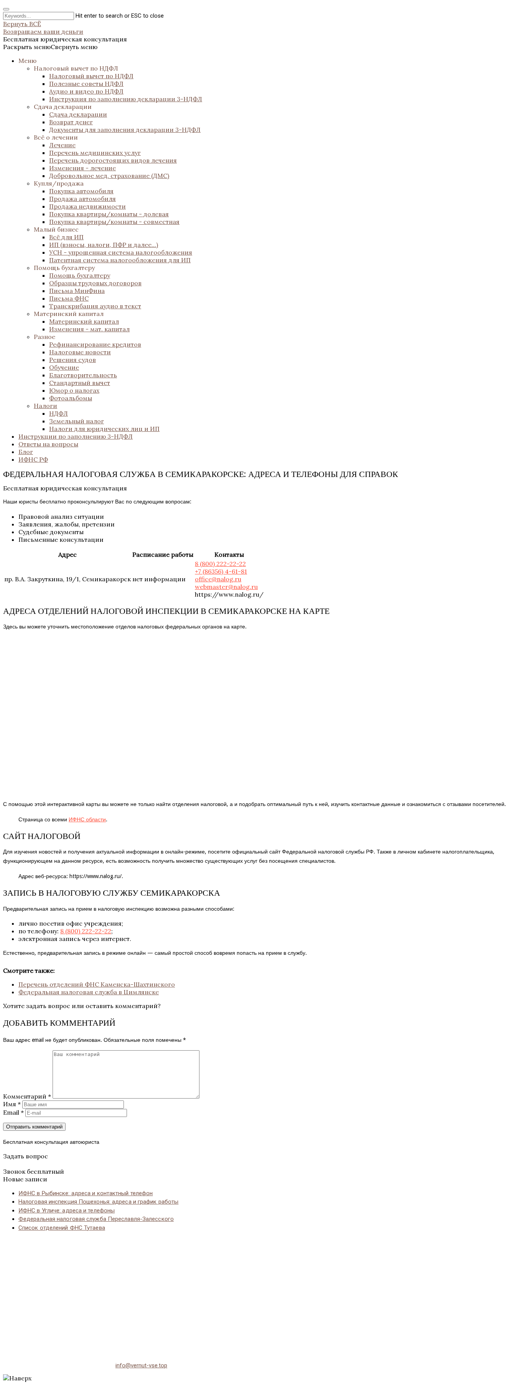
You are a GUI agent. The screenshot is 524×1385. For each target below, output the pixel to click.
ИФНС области (87, 819)
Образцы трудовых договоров (95, 283)
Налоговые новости (80, 352)
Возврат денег (71, 122)
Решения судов (72, 360)
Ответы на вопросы (48, 444)
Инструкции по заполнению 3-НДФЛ (75, 436)
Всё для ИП (66, 237)
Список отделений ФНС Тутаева (61, 1227)
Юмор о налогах (74, 390)
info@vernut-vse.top (141, 1365)
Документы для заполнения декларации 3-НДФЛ (125, 129)
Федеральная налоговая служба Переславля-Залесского (96, 1219)
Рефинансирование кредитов (95, 344)
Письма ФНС (69, 298)
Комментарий (27, 1096)
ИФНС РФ (33, 459)
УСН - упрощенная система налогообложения (120, 252)
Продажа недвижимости (87, 206)
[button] (50, 47)
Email (13, 1112)
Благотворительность (83, 375)
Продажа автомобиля (82, 198)
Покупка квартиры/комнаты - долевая (109, 214)
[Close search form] (6, 9)
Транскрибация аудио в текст (95, 306)
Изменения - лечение (82, 168)
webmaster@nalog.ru (226, 587)
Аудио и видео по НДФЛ (86, 91)
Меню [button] (27, 60)
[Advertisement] (233, 1292)
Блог (25, 452)
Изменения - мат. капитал (89, 329)
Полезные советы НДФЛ (86, 83)
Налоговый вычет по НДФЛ (76, 68)
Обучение (64, 367)
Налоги (45, 406)
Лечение (62, 145)
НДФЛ (58, 413)
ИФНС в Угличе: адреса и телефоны (66, 1210)
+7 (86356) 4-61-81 (221, 571)
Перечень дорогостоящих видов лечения (113, 160)
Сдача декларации (63, 106)
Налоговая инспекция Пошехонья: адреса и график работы (98, 1201)
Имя (12, 1104)
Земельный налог (76, 421)
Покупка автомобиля (81, 191)
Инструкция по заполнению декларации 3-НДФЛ (125, 99)
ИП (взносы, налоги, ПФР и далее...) (103, 244)
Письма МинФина (77, 290)
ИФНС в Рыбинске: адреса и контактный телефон (85, 1193)
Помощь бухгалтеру (64, 267)
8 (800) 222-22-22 (220, 563)
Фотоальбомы (70, 398)
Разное (44, 336)
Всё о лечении (56, 137)
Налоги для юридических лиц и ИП (104, 429)
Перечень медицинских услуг (95, 152)
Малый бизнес (56, 229)
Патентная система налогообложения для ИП (120, 260)
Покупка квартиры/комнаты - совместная (114, 221)
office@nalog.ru (218, 579)
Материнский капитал (69, 313)
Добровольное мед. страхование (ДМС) (109, 175)
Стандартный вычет (79, 383)
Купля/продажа (59, 183)
